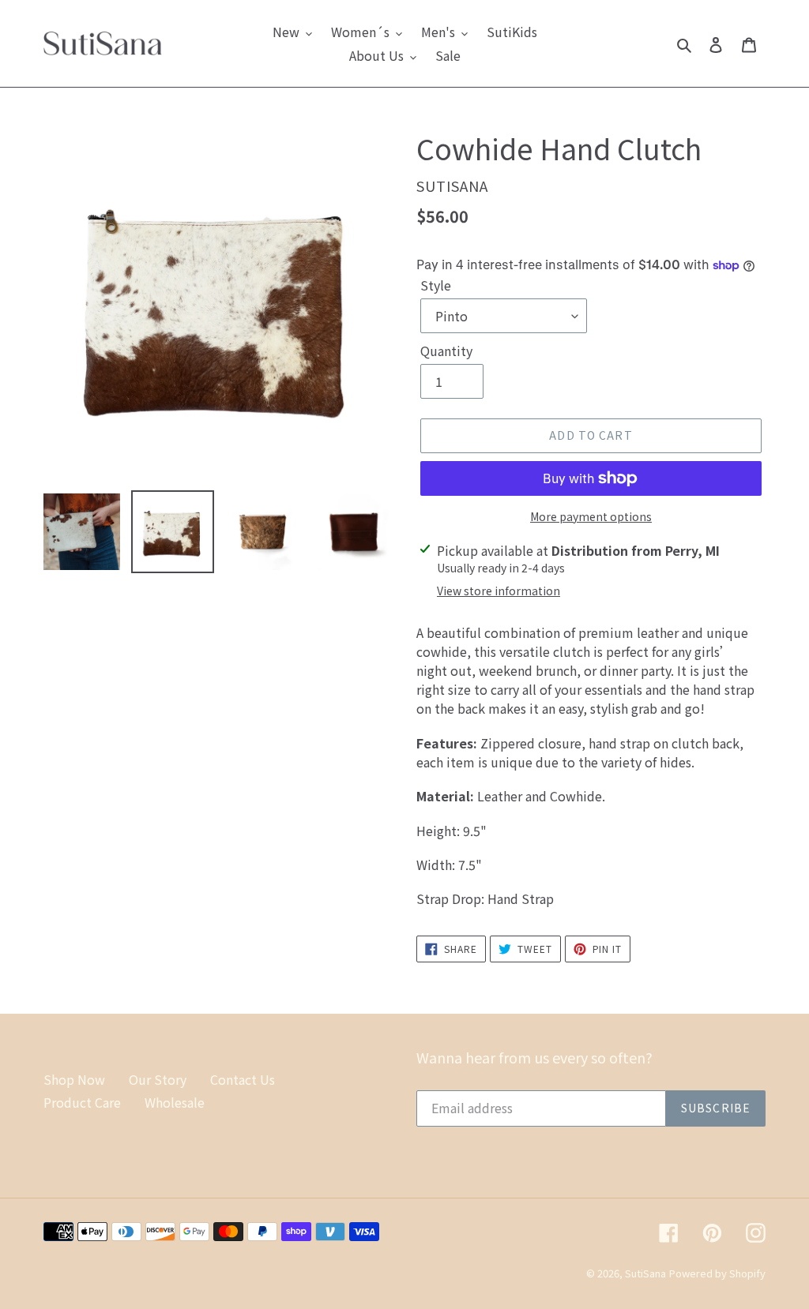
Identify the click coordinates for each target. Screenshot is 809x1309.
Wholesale (175, 1102)
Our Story (157, 1079)
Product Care (82, 1102)
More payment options (591, 516)
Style (435, 285)
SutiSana (645, 1273)
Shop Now (74, 1079)
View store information (498, 590)
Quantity (446, 350)
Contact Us (242, 1079)
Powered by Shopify (717, 1273)
